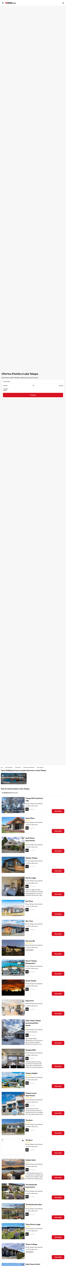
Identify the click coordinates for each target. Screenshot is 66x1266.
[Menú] (2, 2)
